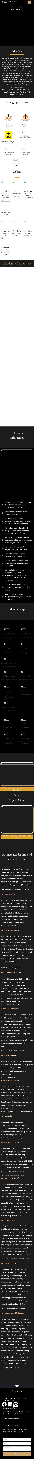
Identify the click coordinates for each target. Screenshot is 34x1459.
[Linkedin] (10, 1404)
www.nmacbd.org (8, 1220)
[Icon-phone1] (21, 1404)
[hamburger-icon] (29, 2)
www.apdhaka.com (8, 894)
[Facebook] (4, 1404)
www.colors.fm (6, 1116)
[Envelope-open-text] (15, 1404)
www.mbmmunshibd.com (11, 972)
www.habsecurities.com (10, 1263)
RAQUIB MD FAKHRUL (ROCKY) (9, 1)
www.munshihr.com (9, 1055)
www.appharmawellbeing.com (12, 1313)
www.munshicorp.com (10, 930)
